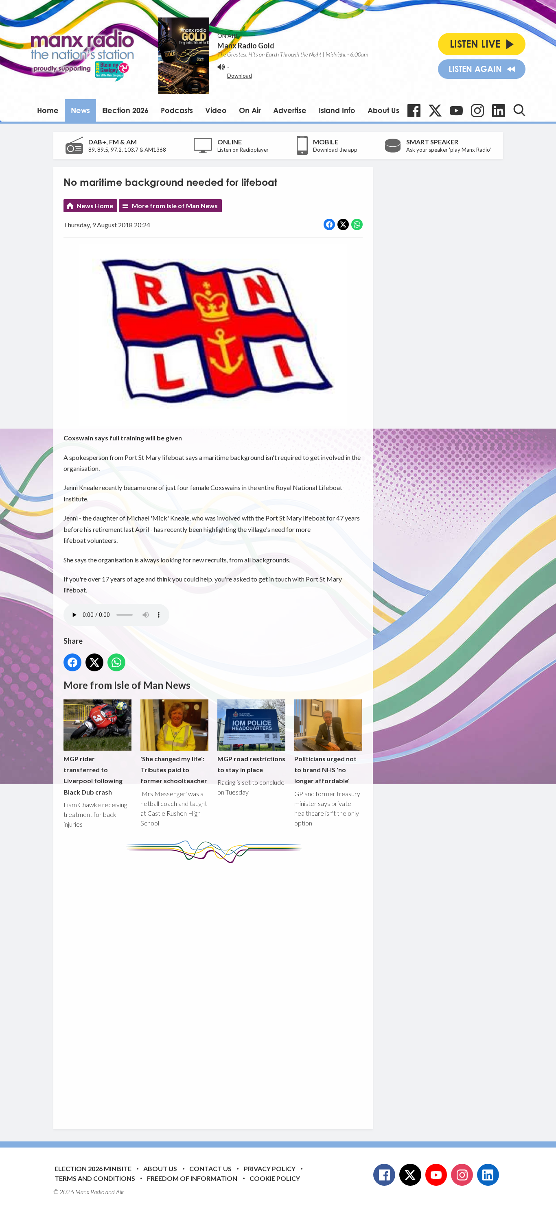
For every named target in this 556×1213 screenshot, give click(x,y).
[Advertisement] (216, 990)
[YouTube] (456, 110)
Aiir (120, 1192)
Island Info (337, 110)
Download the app (335, 149)
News (80, 110)
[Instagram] (477, 110)
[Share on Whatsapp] (357, 224)
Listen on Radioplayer (243, 149)
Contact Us (210, 1168)
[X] (435, 110)
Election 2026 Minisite (93, 1168)
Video (216, 110)
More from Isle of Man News (175, 205)
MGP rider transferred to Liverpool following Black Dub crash (93, 775)
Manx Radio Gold (245, 45)
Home (48, 110)
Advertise (289, 110)
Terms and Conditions (95, 1178)
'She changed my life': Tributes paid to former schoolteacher (173, 769)
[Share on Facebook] (329, 224)
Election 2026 (125, 110)
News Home (95, 205)
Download (239, 75)
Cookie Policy (275, 1178)
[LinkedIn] (498, 110)
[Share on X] (343, 224)
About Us (383, 110)
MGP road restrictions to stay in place (251, 764)
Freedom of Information (192, 1178)
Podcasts (177, 110)
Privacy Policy (270, 1168)
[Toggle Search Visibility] (519, 110)
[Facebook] (413, 110)
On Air (250, 110)
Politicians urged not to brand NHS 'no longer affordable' (325, 769)
